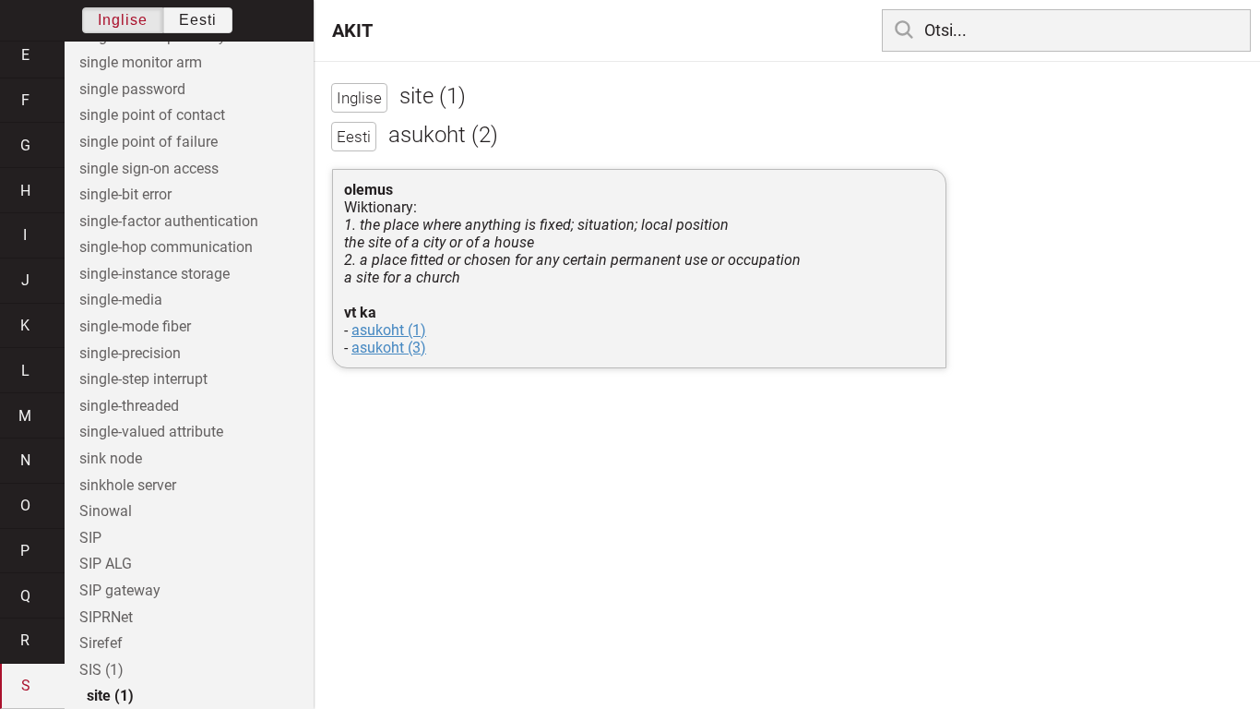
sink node (110, 458)
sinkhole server (127, 485)
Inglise (123, 20)
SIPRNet (106, 617)
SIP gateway (119, 590)
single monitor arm (140, 62)
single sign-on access (149, 168)
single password (132, 89)
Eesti (198, 20)
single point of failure (148, 141)
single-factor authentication (168, 221)
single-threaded (129, 406)
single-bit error (125, 194)
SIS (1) (101, 670)
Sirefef (101, 643)
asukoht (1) (388, 330)
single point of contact (152, 115)
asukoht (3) (388, 347)
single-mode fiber (135, 326)
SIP (90, 538)
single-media (120, 299)
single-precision (130, 353)
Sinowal (105, 511)
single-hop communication (166, 247)
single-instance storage (154, 273)
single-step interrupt (143, 379)
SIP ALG (105, 563)
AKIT (352, 30)
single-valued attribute (151, 431)
